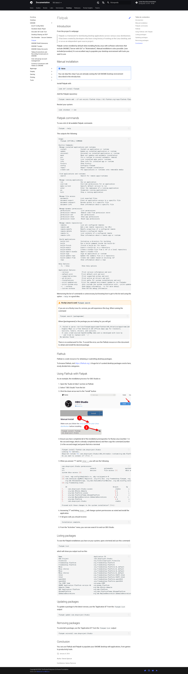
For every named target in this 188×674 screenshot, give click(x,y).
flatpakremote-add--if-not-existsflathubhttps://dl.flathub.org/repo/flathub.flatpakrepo (95, 99)
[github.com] (149, 670)
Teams (97, 8)
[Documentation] (31, 2)
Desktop (69, 8)
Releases (77, 8)
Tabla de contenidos (142, 17)
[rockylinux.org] (156, 670)
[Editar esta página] (129, 18)
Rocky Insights (88, 8)
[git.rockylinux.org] (153, 670)
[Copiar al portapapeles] (129, 89)
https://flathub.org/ (82, 363)
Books (45, 8)
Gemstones (60, 8)
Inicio (31, 8)
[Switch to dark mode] (98, 2)
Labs (51, 8)
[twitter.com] (145, 670)
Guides (38, 8)
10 (56, 3)
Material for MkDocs (43, 671)
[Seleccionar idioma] (103, 2)
